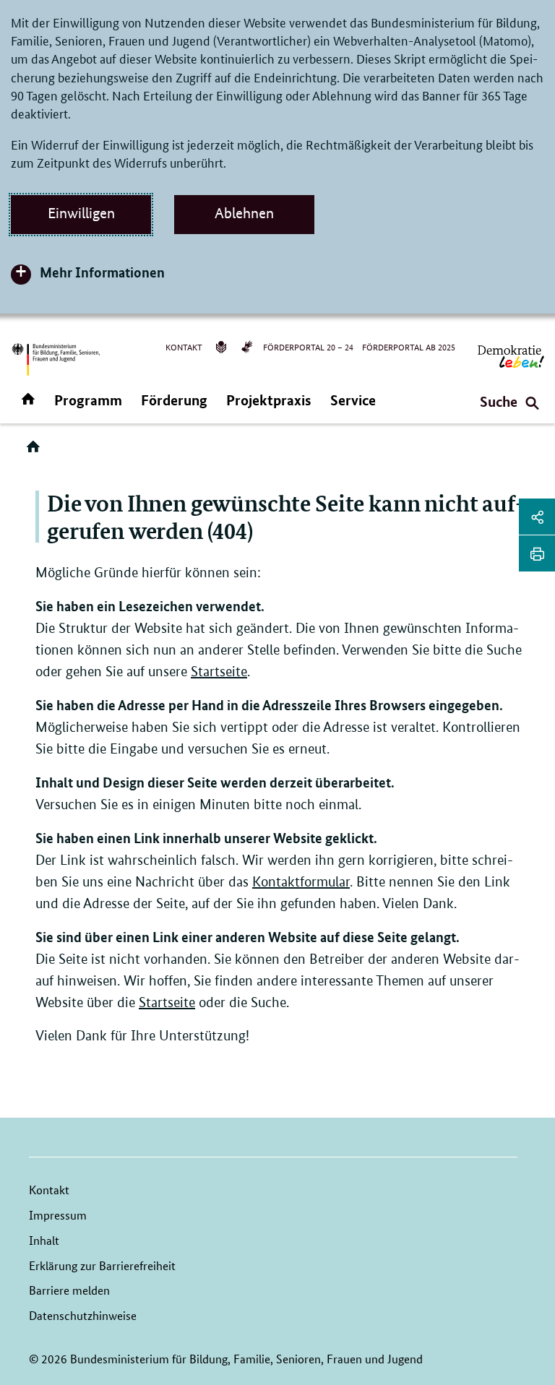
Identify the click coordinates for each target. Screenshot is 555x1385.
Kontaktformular (301, 881)
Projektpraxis (268, 400)
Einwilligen (81, 213)
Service (353, 400)
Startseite (219, 671)
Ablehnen (244, 213)
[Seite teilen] (537, 517)
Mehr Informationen (102, 272)
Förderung (174, 400)
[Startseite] (36, 451)
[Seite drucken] (537, 553)
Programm (88, 400)
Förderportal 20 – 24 (308, 346)
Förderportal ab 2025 (408, 346)
